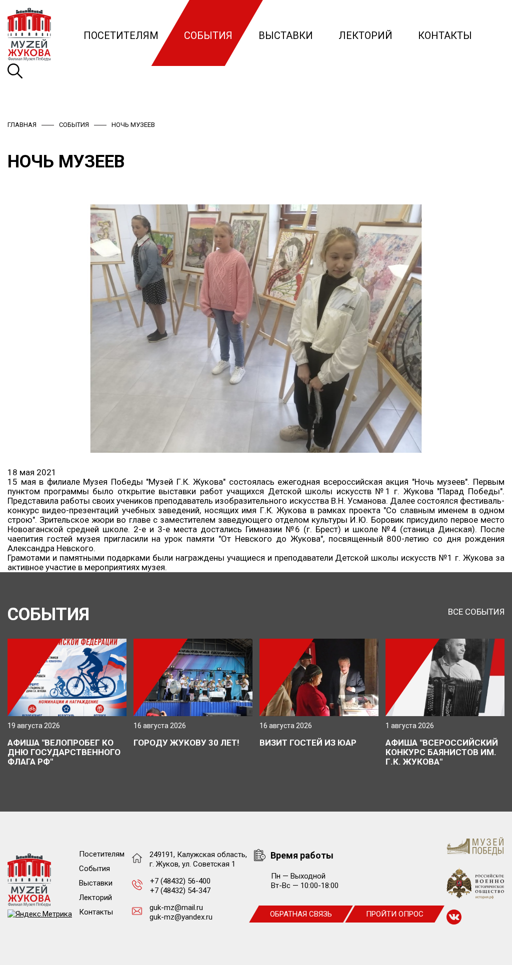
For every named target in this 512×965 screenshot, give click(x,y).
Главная (22, 124)
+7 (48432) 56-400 (180, 881)
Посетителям (121, 35)
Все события (476, 612)
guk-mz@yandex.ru (181, 917)
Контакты (445, 35)
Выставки (285, 35)
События (208, 35)
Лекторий (365, 35)
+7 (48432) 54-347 (180, 890)
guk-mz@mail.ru (176, 907)
